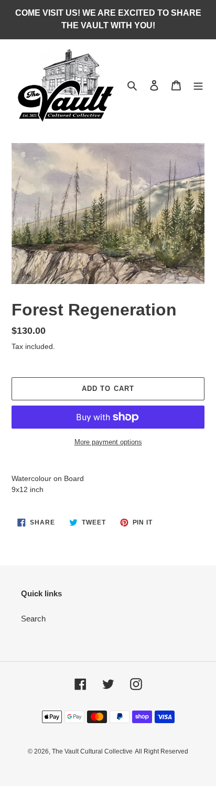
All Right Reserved (161, 751)
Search (33, 618)
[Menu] (198, 85)
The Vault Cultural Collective (92, 751)
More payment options (108, 442)
